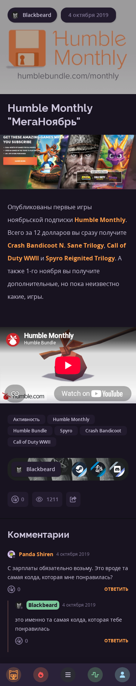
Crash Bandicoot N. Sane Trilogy (56, 245)
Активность (26, 419)
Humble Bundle (30, 430)
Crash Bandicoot (103, 430)
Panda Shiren (36, 554)
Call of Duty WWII (32, 442)
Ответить (116, 589)
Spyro (66, 430)
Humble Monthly (99, 220)
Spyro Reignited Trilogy (80, 258)
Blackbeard (42, 604)
